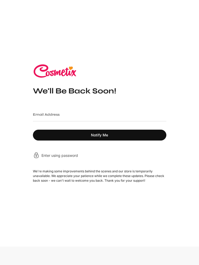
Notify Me (99, 135)
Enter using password (59, 155)
